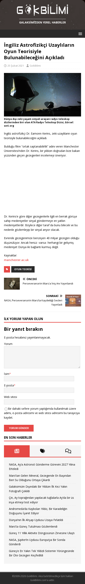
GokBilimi (35, 65)
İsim (6, 374)
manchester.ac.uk (16, 260)
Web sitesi (10, 397)
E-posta (9, 385)
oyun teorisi (23, 269)
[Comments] (68, 451)
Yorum (8, 344)
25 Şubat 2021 (16, 65)
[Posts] (17, 451)
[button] (79, 33)
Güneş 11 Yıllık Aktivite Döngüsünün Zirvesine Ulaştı (42, 533)
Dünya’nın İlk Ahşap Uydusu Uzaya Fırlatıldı (36, 520)
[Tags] (42, 451)
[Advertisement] (33, 186)
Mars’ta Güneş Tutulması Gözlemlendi (33, 526)
